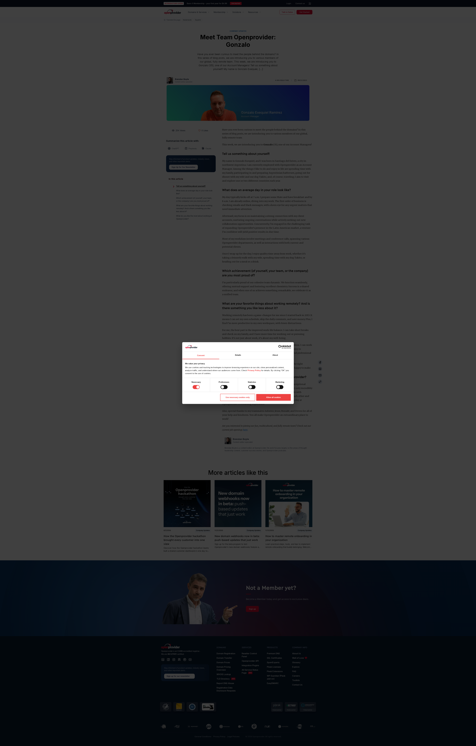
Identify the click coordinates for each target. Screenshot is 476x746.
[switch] (224, 387)
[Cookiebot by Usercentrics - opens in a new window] (280, 347)
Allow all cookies (273, 397)
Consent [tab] (201, 355)
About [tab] (275, 355)
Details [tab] (238, 355)
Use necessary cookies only (238, 397)
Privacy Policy (254, 370)
